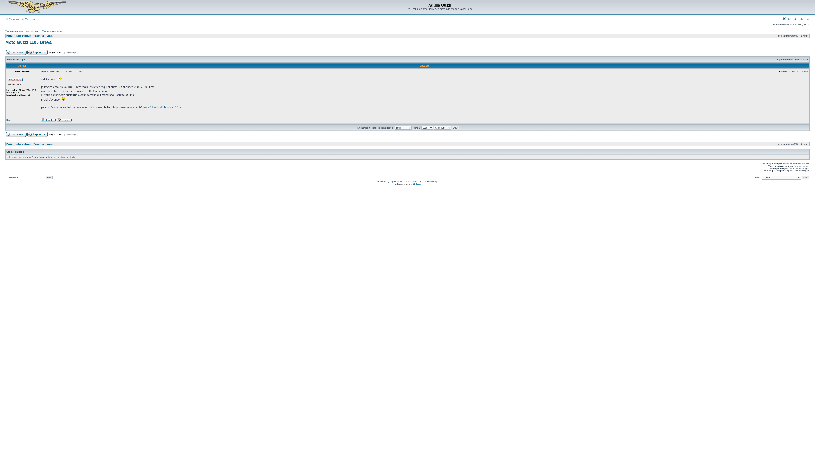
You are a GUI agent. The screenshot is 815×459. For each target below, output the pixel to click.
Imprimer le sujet (16, 59)
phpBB (393, 181)
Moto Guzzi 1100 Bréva (28, 42)
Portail (9, 36)
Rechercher (802, 19)
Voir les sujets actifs (52, 31)
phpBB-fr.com (415, 184)
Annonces (39, 36)
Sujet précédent (785, 59)
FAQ (788, 19)
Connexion (14, 19)
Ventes (50, 36)
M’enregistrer (31, 19)
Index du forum (23, 36)
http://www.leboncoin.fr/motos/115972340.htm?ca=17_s (147, 107)
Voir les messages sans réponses (22, 31)
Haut (8, 120)
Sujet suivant (801, 59)
